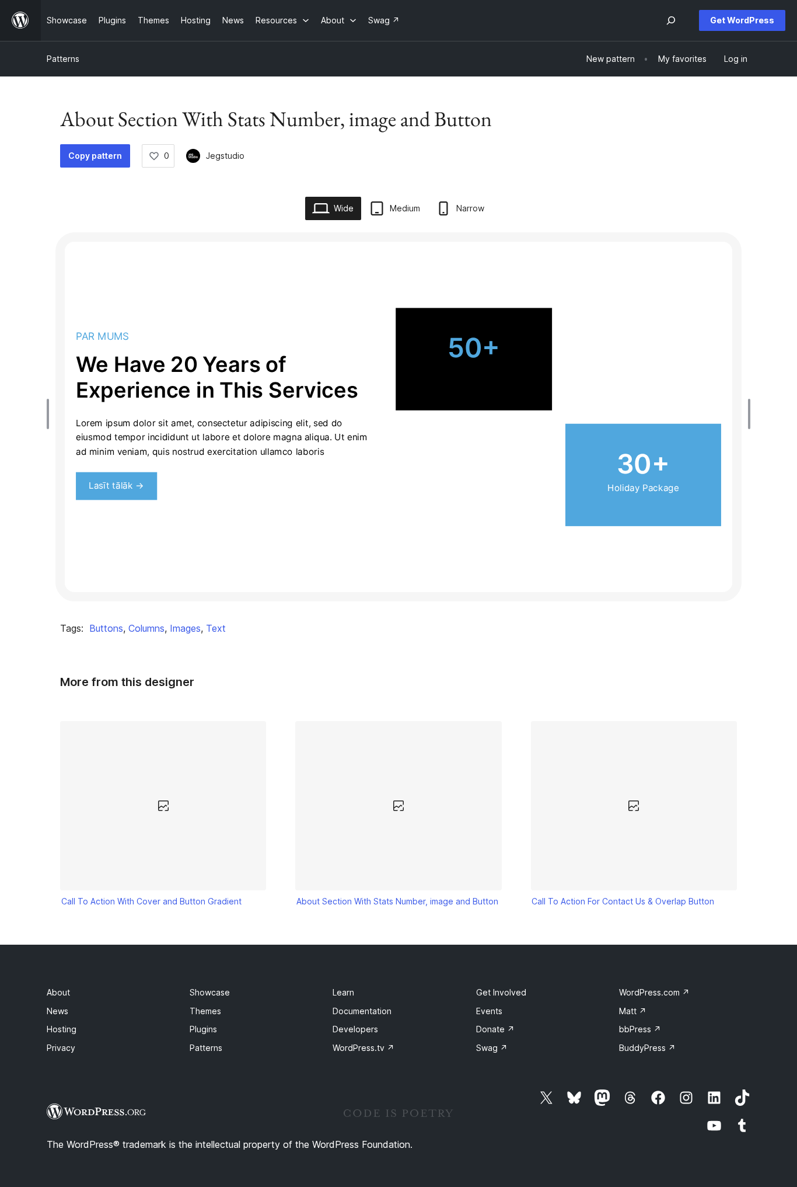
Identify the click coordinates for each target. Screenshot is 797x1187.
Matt (632, 1011)
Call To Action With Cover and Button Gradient (151, 901)
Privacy (61, 1048)
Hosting (61, 1029)
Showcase (210, 992)
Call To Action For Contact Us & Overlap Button (623, 901)
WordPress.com (654, 992)
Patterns (63, 59)
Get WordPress (742, 20)
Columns (146, 628)
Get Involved (501, 992)
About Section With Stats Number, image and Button (397, 901)
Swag (492, 1048)
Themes (205, 1011)
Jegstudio (225, 156)
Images (185, 628)
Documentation (362, 1011)
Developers (355, 1029)
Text (216, 628)
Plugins (203, 1029)
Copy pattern (95, 156)
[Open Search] (671, 20)
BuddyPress (647, 1048)
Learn (343, 992)
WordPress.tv (363, 1048)
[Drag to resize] (51, 414)
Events (489, 1011)
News (57, 1011)
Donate (495, 1029)
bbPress (640, 1029)
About (58, 992)
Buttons (106, 628)
